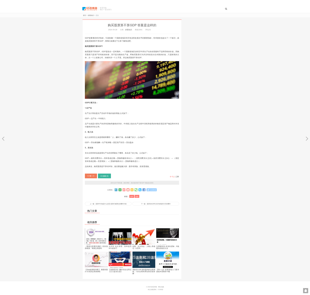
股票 (137, 196)
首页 (84, 15)
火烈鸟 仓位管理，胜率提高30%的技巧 (120, 247)
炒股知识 (91, 15)
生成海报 (152, 190)
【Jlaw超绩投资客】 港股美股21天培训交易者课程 (96, 270)
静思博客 (89, 9)
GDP (131, 196)
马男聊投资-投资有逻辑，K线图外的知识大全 (167, 247)
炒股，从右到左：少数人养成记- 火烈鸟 (143, 247)
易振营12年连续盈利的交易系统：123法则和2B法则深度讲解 (143, 271)
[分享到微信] (136, 189)
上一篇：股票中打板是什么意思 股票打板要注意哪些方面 (108, 204)
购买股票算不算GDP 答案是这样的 (132, 25)
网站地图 (161, 287)
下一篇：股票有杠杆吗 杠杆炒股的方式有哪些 (155, 204)
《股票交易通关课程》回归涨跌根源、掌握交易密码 (96, 247)
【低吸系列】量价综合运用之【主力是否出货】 (120, 270)
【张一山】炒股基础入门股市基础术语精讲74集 (167, 270)
